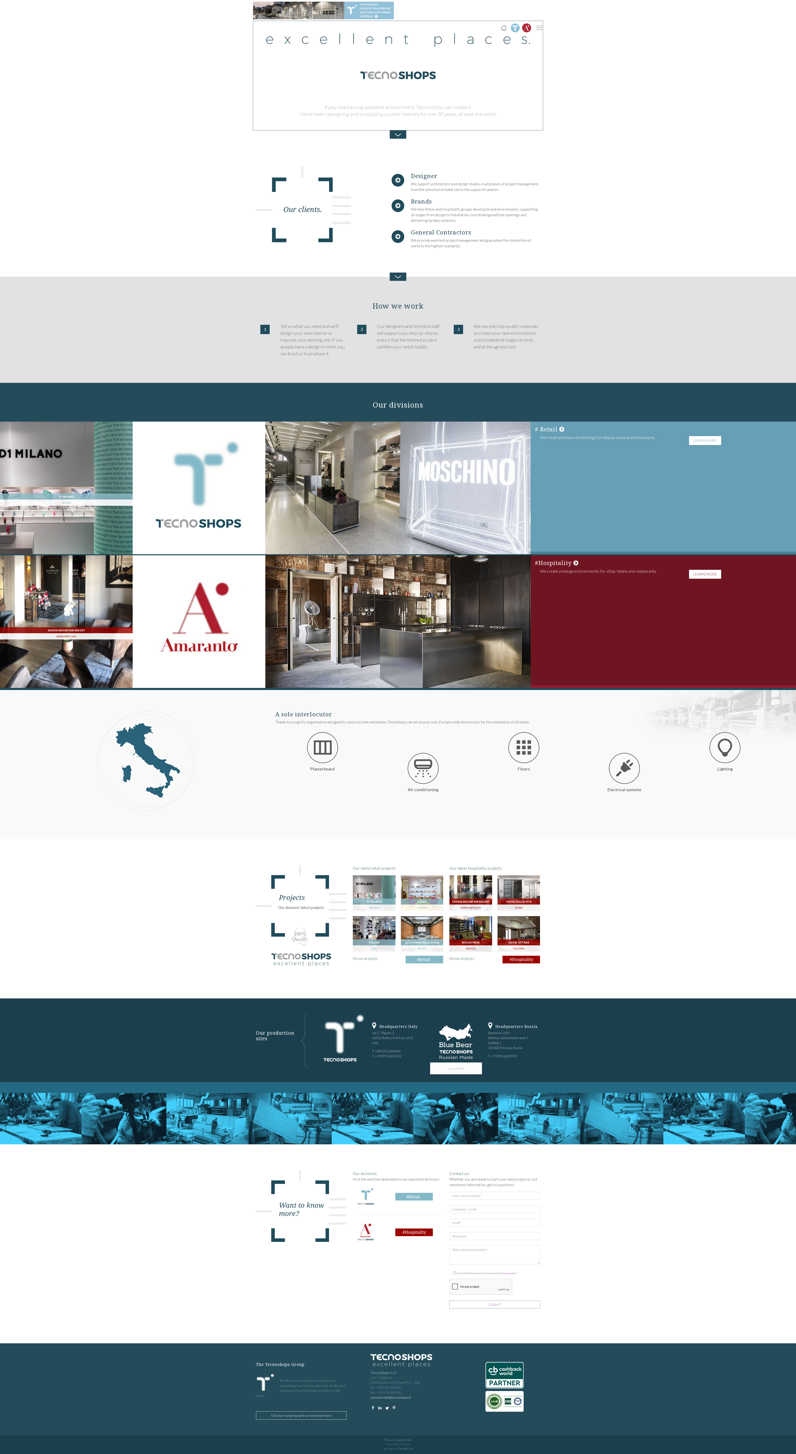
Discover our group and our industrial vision (301, 1415)
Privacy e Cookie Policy (398, 1440)
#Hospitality (554, 563)
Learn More (705, 440)
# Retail (547, 429)
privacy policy (509, 1273)
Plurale (405, 1448)
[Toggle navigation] (539, 28)
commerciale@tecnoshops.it (390, 1397)
